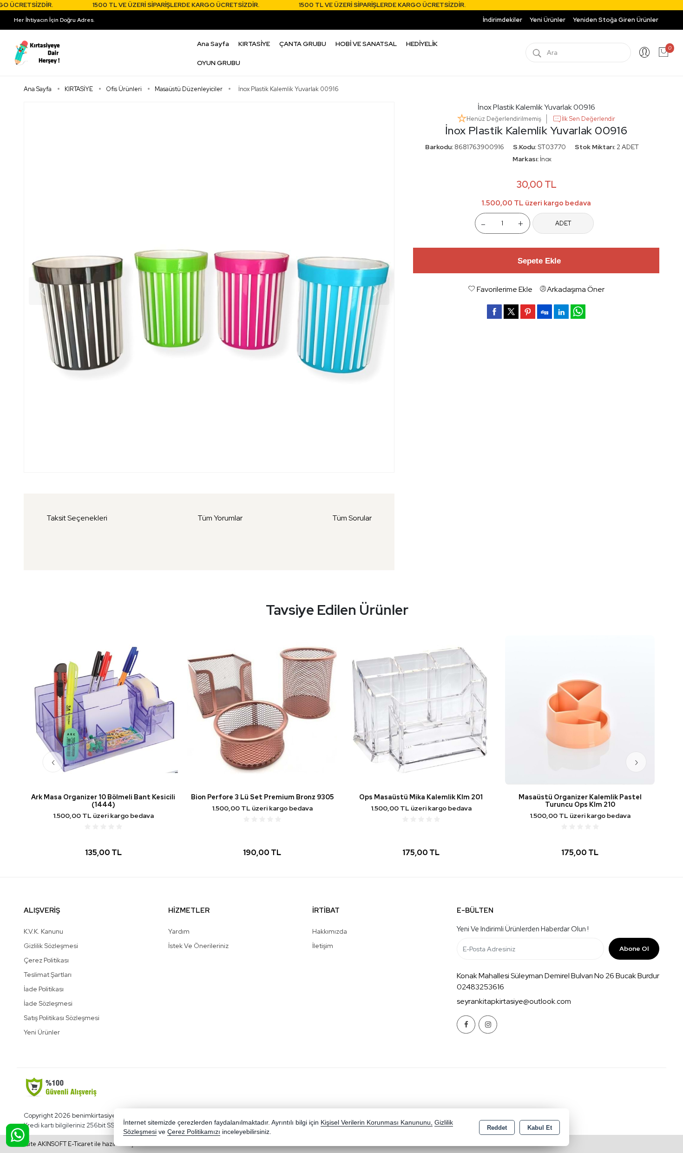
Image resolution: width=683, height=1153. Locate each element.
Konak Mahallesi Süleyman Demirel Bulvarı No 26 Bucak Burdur (558, 976)
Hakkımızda (329, 931)
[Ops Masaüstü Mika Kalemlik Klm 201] (421, 709)
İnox (546, 159)
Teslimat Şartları (48, 974)
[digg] (544, 311)
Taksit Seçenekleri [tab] (76, 518)
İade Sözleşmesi (48, 1003)
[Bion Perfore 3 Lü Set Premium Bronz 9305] (262, 709)
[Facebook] (466, 1024)
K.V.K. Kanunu (43, 931)
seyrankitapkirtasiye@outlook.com (514, 1001)
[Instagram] (488, 1024)
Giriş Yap (644, 52)
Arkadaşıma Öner (575, 289)
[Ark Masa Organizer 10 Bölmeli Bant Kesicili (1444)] (103, 709)
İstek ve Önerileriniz (198, 946)
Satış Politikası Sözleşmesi (61, 1018)
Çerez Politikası (46, 960)
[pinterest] (527, 311)
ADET (563, 223)
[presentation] (53, 761)
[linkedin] (561, 311)
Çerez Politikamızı (193, 1131)
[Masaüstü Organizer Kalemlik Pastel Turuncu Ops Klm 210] (580, 709)
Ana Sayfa (213, 44)
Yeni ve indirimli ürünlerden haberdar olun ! (523, 929)
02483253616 (480, 987)
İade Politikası (44, 989)
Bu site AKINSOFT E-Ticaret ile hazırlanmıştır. (79, 1144)
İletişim (322, 946)
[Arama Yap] (537, 52)
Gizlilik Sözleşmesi (51, 946)
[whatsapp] (578, 311)
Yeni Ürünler (42, 1032)
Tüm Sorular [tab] (352, 518)
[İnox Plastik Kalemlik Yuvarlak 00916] (209, 287)
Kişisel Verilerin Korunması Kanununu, (377, 1122)
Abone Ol (634, 948)
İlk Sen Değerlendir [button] (588, 119)
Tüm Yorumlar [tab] (220, 518)
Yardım (179, 931)
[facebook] (494, 311)
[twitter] (511, 311)
